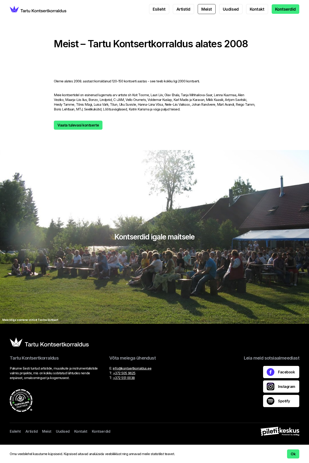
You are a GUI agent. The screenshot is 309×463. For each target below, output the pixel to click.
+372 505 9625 (124, 373)
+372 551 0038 (124, 378)
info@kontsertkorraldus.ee (132, 368)
